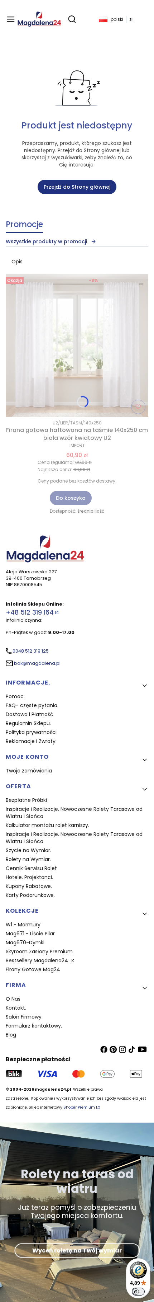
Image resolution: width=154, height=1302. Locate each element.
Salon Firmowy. (24, 1016)
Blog (11, 1034)
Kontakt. (16, 1007)
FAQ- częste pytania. (32, 705)
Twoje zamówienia (29, 770)
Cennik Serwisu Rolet (31, 868)
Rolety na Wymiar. (28, 859)
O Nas (13, 998)
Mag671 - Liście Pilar (30, 933)
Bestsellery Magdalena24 (37, 960)
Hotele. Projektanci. (29, 877)
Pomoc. (15, 696)
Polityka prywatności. (32, 732)
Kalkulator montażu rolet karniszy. (47, 825)
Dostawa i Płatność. (30, 714)
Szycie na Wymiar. (28, 850)
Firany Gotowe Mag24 (33, 969)
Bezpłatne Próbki (26, 800)
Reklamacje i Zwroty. (31, 741)
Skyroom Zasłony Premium (39, 951)
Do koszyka (71, 498)
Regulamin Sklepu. (28, 723)
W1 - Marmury (23, 924)
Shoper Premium (79, 1107)
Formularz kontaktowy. (34, 1025)
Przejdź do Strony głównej (77, 187)
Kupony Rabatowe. (29, 886)
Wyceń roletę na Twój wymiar (77, 1250)
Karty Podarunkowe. (30, 895)
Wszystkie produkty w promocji (46, 241)
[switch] (138, 1292)
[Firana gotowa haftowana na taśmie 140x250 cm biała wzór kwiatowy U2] (77, 345)
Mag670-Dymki (25, 942)
